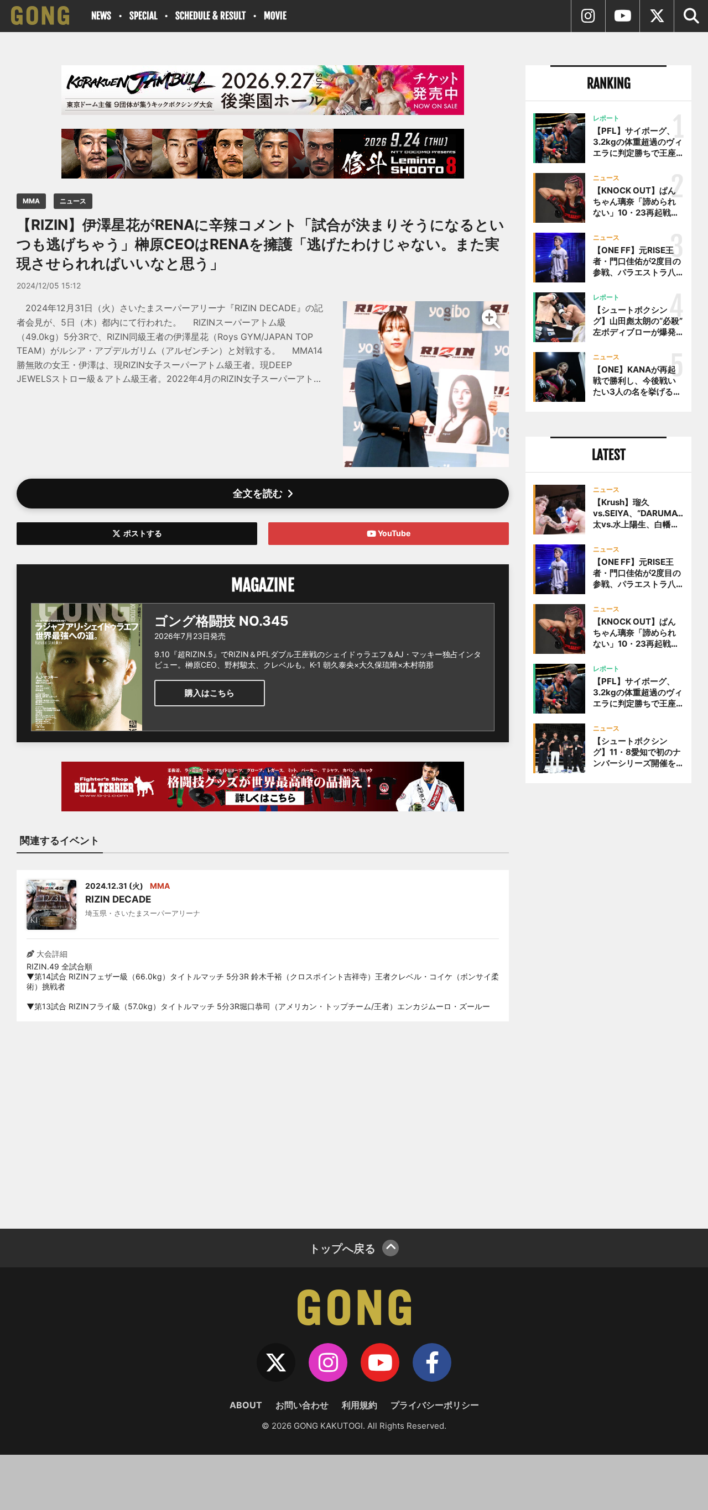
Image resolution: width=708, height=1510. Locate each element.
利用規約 (359, 1405)
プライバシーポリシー (435, 1405)
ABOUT (246, 1405)
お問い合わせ (302, 1405)
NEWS (101, 16)
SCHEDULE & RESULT (210, 16)
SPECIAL (143, 16)
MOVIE (275, 16)
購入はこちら (210, 693)
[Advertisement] (263, 1118)
